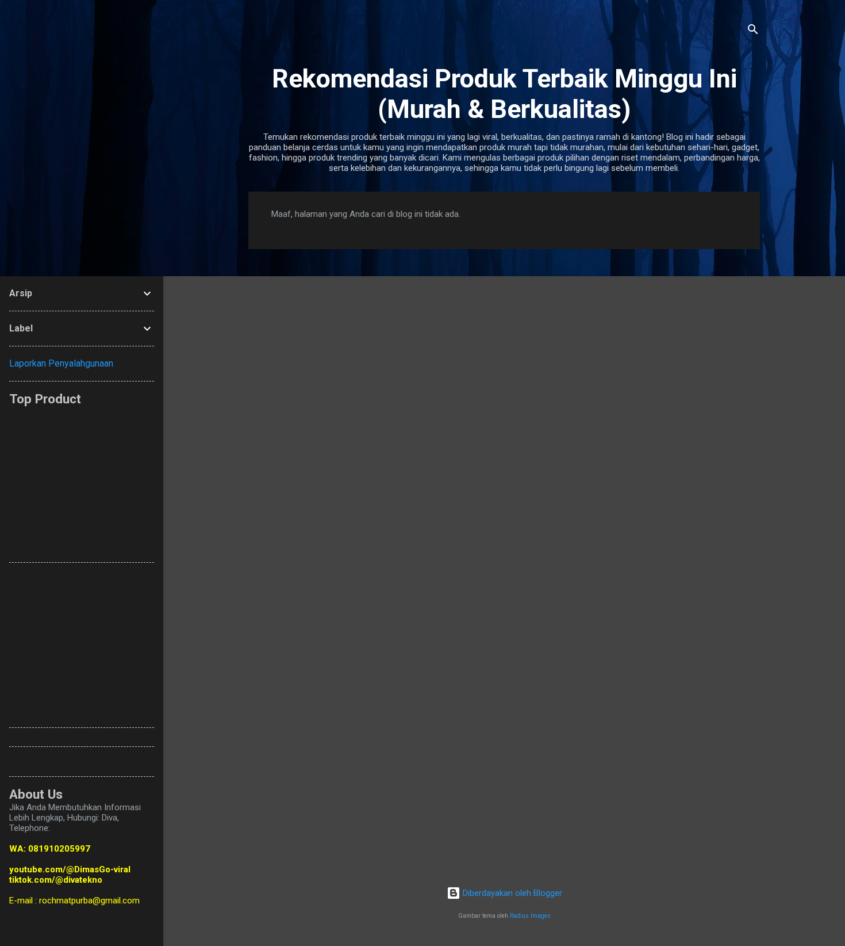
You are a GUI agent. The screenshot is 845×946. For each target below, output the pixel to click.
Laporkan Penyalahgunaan (61, 363)
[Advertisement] (288, 479)
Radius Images (530, 916)
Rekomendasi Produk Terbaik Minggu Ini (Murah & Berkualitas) (504, 93)
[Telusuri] (753, 31)
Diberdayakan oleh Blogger (511, 893)
